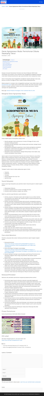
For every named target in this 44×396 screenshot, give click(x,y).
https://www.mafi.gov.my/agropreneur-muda (12, 340)
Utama (3, 6)
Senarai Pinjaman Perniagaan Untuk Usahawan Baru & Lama (21, 90)
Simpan (12, 59)
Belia (7, 6)
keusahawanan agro (6, 84)
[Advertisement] (22, 18)
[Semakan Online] (4, 2)
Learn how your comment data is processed (30, 382)
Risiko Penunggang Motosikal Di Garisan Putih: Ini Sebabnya (17, 347)
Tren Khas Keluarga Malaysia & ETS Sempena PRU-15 (15, 345)
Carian (3, 387)
